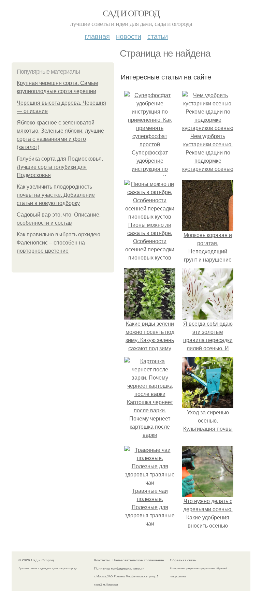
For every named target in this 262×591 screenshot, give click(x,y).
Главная (97, 36)
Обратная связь (183, 560)
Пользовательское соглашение (138, 560)
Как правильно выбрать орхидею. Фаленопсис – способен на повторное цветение (59, 243)
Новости (128, 36)
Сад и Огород (131, 13)
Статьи (157, 36)
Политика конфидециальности (119, 568)
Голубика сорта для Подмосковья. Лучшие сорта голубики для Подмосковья (60, 167)
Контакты (102, 560)
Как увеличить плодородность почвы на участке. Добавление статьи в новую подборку (56, 195)
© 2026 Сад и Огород (36, 560)
